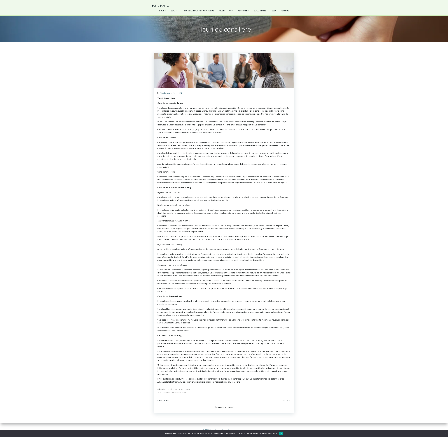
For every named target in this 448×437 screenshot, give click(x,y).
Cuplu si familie (260, 11)
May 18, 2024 (178, 93)
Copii (231, 11)
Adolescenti (243, 11)
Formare (285, 11)
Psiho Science (165, 93)
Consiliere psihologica (175, 389)
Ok (281, 433)
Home (161, 11)
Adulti (222, 11)
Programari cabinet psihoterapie (199, 11)
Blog (274, 11)
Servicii (174, 11)
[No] (445, 433)
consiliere (166, 392)
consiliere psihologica (179, 392)
